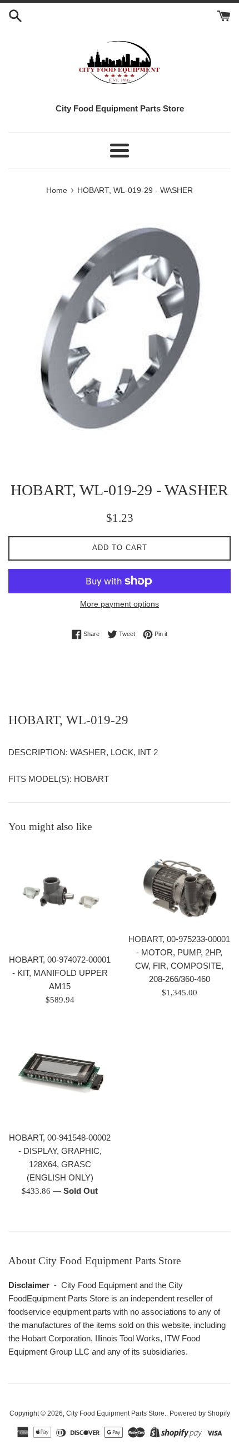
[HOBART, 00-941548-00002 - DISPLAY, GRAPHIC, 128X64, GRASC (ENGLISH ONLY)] (59, 1074)
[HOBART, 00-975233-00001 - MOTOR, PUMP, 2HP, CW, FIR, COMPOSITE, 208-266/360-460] (179, 886)
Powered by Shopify (200, 1413)
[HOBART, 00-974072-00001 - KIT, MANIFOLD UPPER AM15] (59, 896)
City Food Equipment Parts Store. (116, 1413)
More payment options (119, 603)
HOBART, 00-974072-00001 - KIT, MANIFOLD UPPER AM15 (60, 973)
